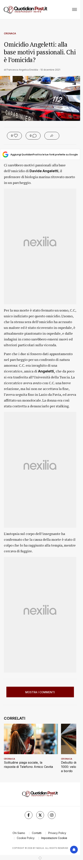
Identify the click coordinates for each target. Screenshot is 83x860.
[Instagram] (52, 815)
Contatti (37, 833)
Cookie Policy (26, 838)
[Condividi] (51, 136)
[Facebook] (28, 815)
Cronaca (10, 33)
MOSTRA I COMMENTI (40, 692)
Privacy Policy (57, 833)
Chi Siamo (19, 833)
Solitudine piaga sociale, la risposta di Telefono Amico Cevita (28, 765)
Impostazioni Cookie (54, 838)
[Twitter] (40, 815)
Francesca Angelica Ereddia (22, 69)
